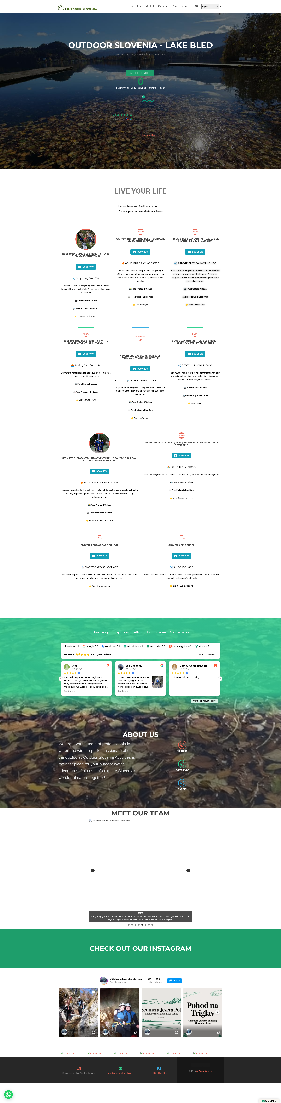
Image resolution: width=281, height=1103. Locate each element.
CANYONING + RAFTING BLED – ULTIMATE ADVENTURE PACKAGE (140, 240)
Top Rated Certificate (152, 134)
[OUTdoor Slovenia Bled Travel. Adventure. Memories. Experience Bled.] (77, 7)
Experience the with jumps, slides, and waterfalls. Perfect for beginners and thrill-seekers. (86, 289)
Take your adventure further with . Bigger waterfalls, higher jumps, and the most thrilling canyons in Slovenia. (195, 376)
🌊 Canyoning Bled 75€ (86, 278)
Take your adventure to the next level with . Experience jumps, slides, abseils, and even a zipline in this (99, 493)
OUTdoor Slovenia (122, 110)
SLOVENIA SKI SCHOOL (181, 545)
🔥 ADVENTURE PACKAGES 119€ (140, 263)
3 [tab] (135, 925)
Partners (185, 6)
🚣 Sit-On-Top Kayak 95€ (181, 467)
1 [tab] (129, 925)
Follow (177, 980)
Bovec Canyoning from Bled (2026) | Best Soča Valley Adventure (195, 342)
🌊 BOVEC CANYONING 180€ (195, 365)
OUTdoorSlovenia (204, 1071)
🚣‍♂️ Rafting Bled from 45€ (86, 365)
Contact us (163, 6)
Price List (149, 6)
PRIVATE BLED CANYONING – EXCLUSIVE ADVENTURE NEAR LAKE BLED (195, 240)
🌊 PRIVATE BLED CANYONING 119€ (195, 263)
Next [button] (188, 870)
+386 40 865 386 (159, 1073)
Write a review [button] (207, 654)
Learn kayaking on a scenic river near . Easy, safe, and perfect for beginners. (181, 474)
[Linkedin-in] (200, 1065)
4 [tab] (139, 925)
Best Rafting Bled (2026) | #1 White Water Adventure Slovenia (85, 342)
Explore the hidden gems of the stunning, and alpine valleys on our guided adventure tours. (140, 391)
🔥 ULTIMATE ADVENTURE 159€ (99, 482)
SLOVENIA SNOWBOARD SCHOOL (99, 545)
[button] (90, 646)
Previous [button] (93, 870)
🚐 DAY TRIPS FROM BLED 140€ (141, 380)
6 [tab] (145, 925)
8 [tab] (152, 925)
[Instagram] (204, 1065)
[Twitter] (197, 1065)
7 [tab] (149, 925)
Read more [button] (177, 691)
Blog (175, 6)
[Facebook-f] (193, 1065)
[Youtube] (208, 1065)
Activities (136, 6)
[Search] (221, 7)
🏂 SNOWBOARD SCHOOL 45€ (99, 567)
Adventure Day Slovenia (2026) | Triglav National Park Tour (140, 357)
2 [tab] (132, 925)
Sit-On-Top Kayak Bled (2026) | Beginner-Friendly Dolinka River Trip (181, 444)
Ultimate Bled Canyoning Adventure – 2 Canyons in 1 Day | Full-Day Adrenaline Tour (99, 459)
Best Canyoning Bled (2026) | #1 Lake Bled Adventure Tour (85, 255)
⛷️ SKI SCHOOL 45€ (181, 567)
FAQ (196, 6)
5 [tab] (142, 925)
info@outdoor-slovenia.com (120, 1073)
